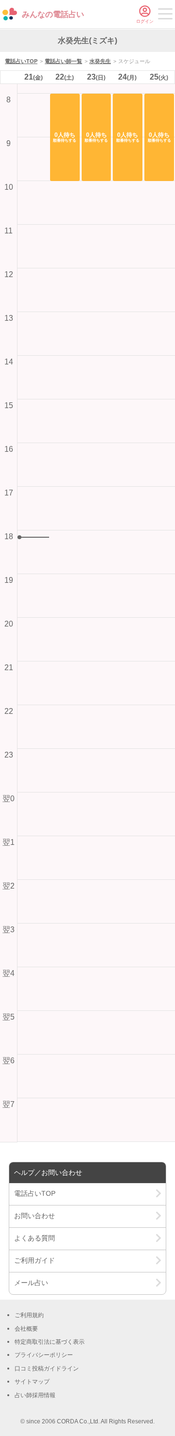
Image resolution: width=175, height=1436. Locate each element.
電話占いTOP (21, 61)
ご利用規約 (29, 1315)
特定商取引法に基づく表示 (50, 1341)
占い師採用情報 (35, 1395)
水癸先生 (100, 61)
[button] (65, 137)
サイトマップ (32, 1381)
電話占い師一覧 (63, 61)
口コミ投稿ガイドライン (47, 1368)
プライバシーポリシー (44, 1355)
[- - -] (165, 15)
